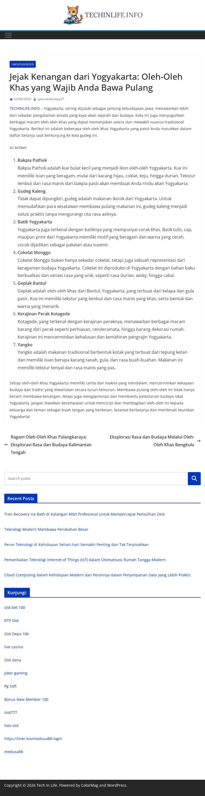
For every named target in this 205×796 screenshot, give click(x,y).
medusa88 (13, 751)
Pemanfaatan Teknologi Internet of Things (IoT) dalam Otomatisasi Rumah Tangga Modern (85, 559)
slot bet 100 (14, 607)
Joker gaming (15, 673)
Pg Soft (10, 686)
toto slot (11, 725)
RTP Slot (11, 620)
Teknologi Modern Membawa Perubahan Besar (46, 529)
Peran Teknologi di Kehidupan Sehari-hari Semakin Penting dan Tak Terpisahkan (76, 544)
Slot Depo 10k (16, 633)
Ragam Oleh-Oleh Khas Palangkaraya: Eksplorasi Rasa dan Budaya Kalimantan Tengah (51, 444)
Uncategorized (23, 64)
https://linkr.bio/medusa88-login (33, 738)
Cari (194, 478)
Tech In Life (47, 785)
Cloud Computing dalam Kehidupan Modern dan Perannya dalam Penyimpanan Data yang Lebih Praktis (97, 574)
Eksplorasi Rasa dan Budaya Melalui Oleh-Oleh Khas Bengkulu (152, 441)
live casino (13, 646)
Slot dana (12, 659)
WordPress (117, 785)
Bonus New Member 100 (26, 699)
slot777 (10, 712)
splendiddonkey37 (50, 99)
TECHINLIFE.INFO (25, 108)
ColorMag (89, 785)
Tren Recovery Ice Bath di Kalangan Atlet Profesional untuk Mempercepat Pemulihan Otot (84, 514)
